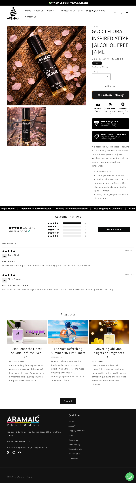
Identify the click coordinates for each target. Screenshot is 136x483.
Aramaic (15, 477)
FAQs (71, 435)
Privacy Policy (74, 454)
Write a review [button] (114, 229)
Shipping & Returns (77, 430)
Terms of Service (75, 449)
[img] (8, 251)
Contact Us (73, 440)
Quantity (95, 71)
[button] (52, 11)
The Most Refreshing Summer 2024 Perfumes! (68, 351)
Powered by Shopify (25, 477)
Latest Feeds (74, 458)
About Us (72, 426)
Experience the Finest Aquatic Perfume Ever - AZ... (27, 353)
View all (68, 401)
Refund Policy (74, 444)
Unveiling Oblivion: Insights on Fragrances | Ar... (109, 353)
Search (71, 421)
